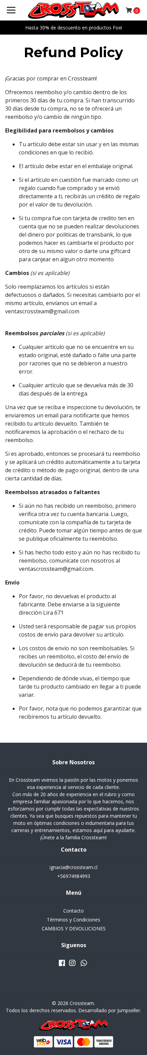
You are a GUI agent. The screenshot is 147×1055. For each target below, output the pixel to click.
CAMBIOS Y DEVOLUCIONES (74, 928)
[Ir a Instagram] (72, 964)
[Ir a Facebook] (62, 964)
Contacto (73, 910)
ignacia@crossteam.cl (73, 867)
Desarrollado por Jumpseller (109, 1010)
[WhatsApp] (83, 964)
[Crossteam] (73, 10)
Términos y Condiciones (73, 919)
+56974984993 (73, 876)
